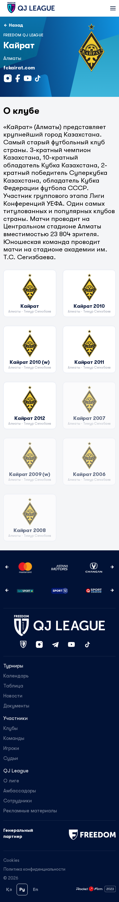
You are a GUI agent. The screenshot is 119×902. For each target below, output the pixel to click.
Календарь (16, 676)
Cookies (11, 860)
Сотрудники (17, 800)
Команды (13, 738)
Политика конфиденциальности (34, 869)
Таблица (13, 686)
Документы (16, 706)
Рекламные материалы (30, 810)
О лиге (11, 780)
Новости (12, 696)
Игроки (11, 748)
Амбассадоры (19, 790)
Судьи (10, 758)
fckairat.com (19, 67)
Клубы (10, 728)
